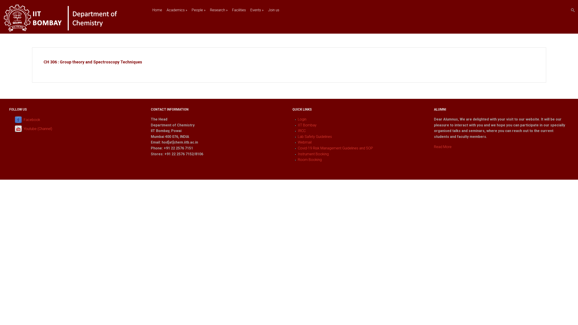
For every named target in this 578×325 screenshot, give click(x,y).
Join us (273, 10)
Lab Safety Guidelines (315, 137)
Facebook (32, 120)
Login (302, 119)
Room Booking (310, 160)
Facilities (239, 10)
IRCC (302, 131)
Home (157, 10)
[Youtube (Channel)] (19, 129)
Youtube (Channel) (38, 129)
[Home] (70, 31)
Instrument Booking (313, 154)
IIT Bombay (307, 125)
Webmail (305, 142)
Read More (443, 147)
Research (219, 10)
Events (256, 10)
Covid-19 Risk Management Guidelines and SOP (335, 148)
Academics (177, 10)
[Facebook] (19, 120)
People (198, 10)
